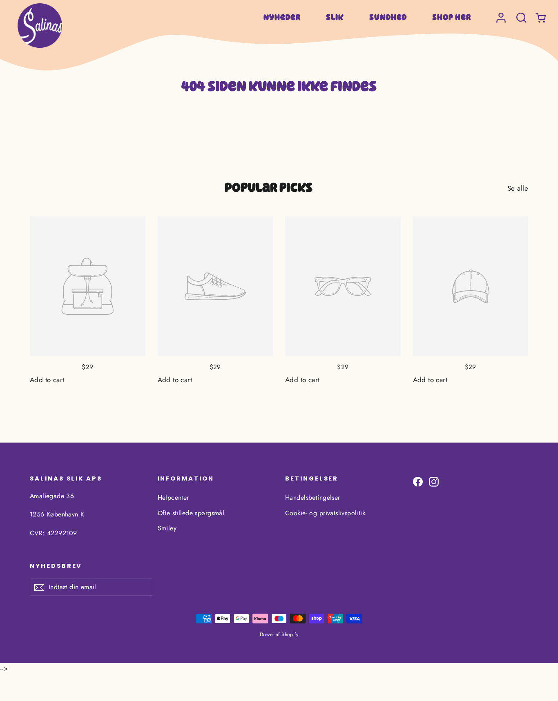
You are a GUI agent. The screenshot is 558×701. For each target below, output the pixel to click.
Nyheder (282, 17)
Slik (335, 17)
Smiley (167, 528)
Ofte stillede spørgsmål (191, 513)
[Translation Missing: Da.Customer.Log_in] (501, 14)
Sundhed (388, 17)
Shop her (451, 17)
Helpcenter (173, 497)
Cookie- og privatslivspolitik (325, 513)
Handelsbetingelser (312, 497)
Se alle (517, 188)
